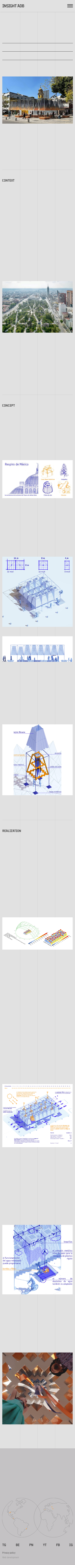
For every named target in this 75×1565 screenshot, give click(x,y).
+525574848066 (24, 1489)
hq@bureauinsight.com (37, 1478)
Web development (10, 1557)
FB (58, 1545)
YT (45, 1545)
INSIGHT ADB (13, 5)
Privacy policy (8, 1552)
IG (71, 1545)
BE (18, 1545)
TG (4, 1545)
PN (31, 1545)
